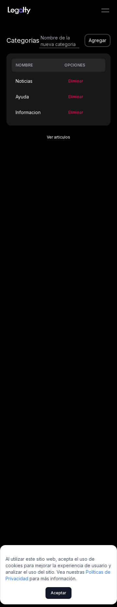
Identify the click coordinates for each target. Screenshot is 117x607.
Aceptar (58, 592)
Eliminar (75, 81)
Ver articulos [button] (58, 137)
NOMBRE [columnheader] (24, 65)
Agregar (97, 40)
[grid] (58, 89)
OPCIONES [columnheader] (74, 65)
